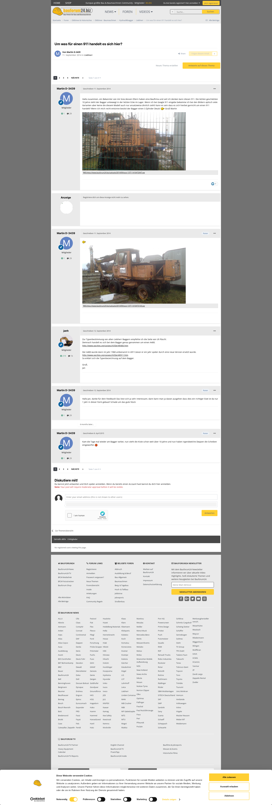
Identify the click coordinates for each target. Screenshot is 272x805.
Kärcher (124, 663)
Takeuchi (180, 659)
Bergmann (62, 687)
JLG (104, 699)
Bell (59, 679)
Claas (78, 622)
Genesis (93, 671)
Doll (77, 679)
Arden (60, 630)
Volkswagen (181, 703)
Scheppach (162, 723)
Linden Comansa (128, 695)
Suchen (210, 11)
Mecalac (140, 622)
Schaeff (161, 719)
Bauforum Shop (64, 585)
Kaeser (106, 707)
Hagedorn (94, 703)
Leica (123, 687)
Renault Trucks (164, 655)
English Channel (117, 745)
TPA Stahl (180, 651)
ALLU (60, 618)
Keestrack (107, 719)
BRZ (59, 667)
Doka (78, 675)
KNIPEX (106, 703)
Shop (68, 3)
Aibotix (61, 622)
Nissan (139, 682)
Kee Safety (107, 715)
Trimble (179, 683)
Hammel (93, 715)
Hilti (104, 651)
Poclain (140, 726)
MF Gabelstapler (128, 711)
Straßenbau (120, 601)
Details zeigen (169, 799)
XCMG (195, 658)
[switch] (101, 799)
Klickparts (125, 630)
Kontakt (146, 576)
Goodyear (94, 687)
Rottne (161, 675)
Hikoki (105, 647)
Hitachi (106, 659)
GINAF (92, 667)
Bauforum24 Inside (119, 756)
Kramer (124, 651)
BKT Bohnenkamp (65, 663)
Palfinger (140, 702)
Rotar (160, 667)
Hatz (92, 727)
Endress (79, 691)
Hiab (105, 643)
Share (182, 53)
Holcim (106, 663)
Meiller (139, 626)
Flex (91, 626)
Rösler (160, 687)
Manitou (140, 618)
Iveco (105, 691)
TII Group (180, 647)
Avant (60, 655)
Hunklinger (107, 667)
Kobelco (124, 634)
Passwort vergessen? (95, 577)
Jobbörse (118, 593)
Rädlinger (162, 683)
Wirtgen (196, 646)
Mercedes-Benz (143, 634)
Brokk (60, 719)
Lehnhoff (125, 683)
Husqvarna (107, 671)
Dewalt (79, 667)
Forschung (94, 643)
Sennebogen (181, 634)
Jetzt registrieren (211, 3)
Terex (178, 663)
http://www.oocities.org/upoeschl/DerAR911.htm (105, 355)
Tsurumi (179, 687)
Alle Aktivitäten (64, 597)
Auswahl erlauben (229, 786)
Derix (78, 651)
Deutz (78, 655)
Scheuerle (162, 727)
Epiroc (78, 699)
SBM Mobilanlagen (166, 691)
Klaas (123, 618)
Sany (160, 711)
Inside (89, 589)
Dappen (79, 643)
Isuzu (105, 687)
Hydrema (107, 675)
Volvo (178, 707)
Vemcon (179, 695)
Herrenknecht (109, 634)
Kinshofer (107, 727)
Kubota (124, 659)
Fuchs (92, 655)
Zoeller (195, 682)
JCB (104, 695)
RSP (159, 651)
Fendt (78, 727)
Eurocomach (81, 703)
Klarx (123, 622)
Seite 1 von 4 (94, 78)
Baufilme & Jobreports (172, 745)
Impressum (148, 580)
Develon (79, 663)
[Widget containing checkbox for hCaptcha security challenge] (86, 515)
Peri (138, 718)
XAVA (195, 654)
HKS (92, 695)
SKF (159, 699)
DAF (77, 638)
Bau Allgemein (121, 577)
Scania (160, 715)
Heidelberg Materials (111, 626)
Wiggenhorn (198, 642)
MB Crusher (126, 703)
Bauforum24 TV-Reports (68, 756)
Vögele (179, 711)
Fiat (91, 622)
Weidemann (181, 723)
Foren (128, 11)
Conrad (79, 630)
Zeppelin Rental (199, 678)
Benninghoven (64, 683)
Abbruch (118, 569)
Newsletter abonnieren (192, 592)
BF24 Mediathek (65, 577)
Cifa (77, 618)
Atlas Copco (63, 643)
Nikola (139, 678)
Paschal (140, 706)
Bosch (60, 703)
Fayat (78, 719)
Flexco (92, 630)
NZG (138, 666)
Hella (105, 630)
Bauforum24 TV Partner (68, 745)
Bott (60, 711)
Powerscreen (163, 622)
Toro (178, 675)
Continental (81, 634)
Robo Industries (164, 659)
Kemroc (106, 723)
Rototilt (161, 671)
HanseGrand (95, 719)
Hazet (105, 622)
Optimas (140, 698)
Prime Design (163, 626)
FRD (77, 711)
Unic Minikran (182, 691)
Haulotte (106, 618)
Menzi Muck (142, 630)
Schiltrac (179, 618)
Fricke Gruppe (96, 647)
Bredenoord (63, 715)
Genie (92, 675)
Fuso (92, 659)
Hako (92, 707)
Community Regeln (94, 601)
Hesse (105, 638)
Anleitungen (91, 593)
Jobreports (119, 597)
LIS (122, 675)
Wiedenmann (198, 637)
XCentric (196, 662)
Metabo (140, 647)
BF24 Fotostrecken (66, 581)
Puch (160, 634)
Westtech (196, 629)
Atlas (60, 638)
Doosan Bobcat (82, 683)
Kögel (123, 671)
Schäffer (179, 630)
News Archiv (142, 674)
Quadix (161, 643)
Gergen (93, 679)
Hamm (93, 711)
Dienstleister (81, 671)
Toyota (179, 679)
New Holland (142, 670)
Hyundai (106, 679)
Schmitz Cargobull (183, 622)
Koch (123, 638)
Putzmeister (163, 638)
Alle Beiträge (63, 601)
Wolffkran (197, 650)
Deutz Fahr (80, 659)
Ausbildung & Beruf (123, 573)
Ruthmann (162, 679)
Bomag (61, 699)
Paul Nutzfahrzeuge (145, 710)
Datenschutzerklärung (152, 584)
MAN (123, 699)
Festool (93, 618)
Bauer (60, 671)
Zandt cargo (198, 674)
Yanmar (196, 666)
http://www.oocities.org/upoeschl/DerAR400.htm (105, 345)
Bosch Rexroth (64, 707)
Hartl (92, 723)
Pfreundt (140, 722)
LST (122, 679)
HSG (92, 699)
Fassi (78, 715)
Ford (92, 638)
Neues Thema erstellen (167, 65)
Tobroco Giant (182, 667)
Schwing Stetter (182, 626)
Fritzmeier (94, 651)
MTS (123, 715)
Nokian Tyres (142, 686)
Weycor (196, 633)
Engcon (79, 695)
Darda (78, 647)
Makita (124, 727)
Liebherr (88, 55)
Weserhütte (197, 625)
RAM (160, 647)
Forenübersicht (92, 585)
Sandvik (161, 707)
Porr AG (161, 618)
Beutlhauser (63, 695)
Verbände (180, 699)
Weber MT (180, 719)
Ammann (62, 626)
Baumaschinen (121, 581)
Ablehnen (229, 796)
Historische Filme (170, 753)
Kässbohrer (126, 667)
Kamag (106, 711)
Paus (139, 714)
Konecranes (126, 647)
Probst (161, 630)
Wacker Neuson (183, 715)
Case (60, 723)
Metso (139, 651)
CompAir (79, 626)
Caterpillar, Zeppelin (66, 727)
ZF (194, 670)
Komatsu (125, 643)
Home (57, 3)
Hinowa (106, 655)
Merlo (139, 638)
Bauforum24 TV (64, 573)
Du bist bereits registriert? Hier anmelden (181, 3)
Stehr (178, 643)
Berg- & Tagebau (121, 585)
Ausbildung (63, 651)
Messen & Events (170, 749)
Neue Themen (92, 581)
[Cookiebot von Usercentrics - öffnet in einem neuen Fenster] (37, 799)
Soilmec (179, 638)
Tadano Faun (181, 655)
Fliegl (92, 634)
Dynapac (79, 687)
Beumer (61, 691)
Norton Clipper (143, 690)
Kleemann (125, 626)
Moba (139, 655)
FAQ (88, 597)
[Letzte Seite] (83, 78)
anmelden (165, 484)
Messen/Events (143, 643)
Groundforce (95, 691)
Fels (77, 723)
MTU (123, 719)
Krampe (124, 655)
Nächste (75, 78)
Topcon (179, 671)
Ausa (60, 647)
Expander (80, 707)
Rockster (161, 663)
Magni (124, 723)
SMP (160, 703)
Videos (145, 11)
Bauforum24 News (66, 569)
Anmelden (90, 573)
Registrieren (91, 569)
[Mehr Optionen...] (214, 88)
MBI (123, 707)
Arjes (60, 634)
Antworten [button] (209, 513)
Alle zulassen (229, 777)
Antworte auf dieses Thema (201, 65)
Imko (105, 683)
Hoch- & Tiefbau (121, 589)
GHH (92, 663)
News (109, 11)
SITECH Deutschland (166, 695)
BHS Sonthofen (64, 659)
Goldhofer (94, 683)
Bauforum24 (63, 675)
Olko (139, 694)
